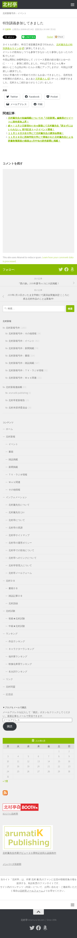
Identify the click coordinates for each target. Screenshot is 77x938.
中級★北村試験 (17, 626)
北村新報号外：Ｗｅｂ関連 (23, 377)
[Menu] (72, 4)
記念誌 (9, 694)
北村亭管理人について (20, 565)
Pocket (50, 36)
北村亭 (8, 29)
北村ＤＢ (10, 580)
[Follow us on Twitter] (61, 269)
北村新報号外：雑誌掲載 (21, 363)
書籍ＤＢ (13, 588)
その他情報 (14, 489)
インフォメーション (16, 497)
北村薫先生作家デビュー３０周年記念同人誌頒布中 (29, 853)
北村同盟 (10, 686)
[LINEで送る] (28, 36)
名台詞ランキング (18, 671)
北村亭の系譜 (16, 527)
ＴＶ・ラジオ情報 (18, 474)
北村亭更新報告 (17, 400)
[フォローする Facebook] (66, 269)
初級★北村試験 (17, 618)
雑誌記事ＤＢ (16, 595)
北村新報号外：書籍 (19, 355)
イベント (13, 444)
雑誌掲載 (13, 459)
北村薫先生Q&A (17, 512)
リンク (9, 679)
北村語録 (13, 603)
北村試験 (10, 610)
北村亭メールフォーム (20, 573)
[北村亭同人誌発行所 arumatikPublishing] (28, 849)
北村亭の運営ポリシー (20, 542)
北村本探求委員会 (18, 407)
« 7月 (5, 781)
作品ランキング (17, 641)
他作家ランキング (18, 656)
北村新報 (10, 436)
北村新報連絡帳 (14, 387)
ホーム (9, 429)
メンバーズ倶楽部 (12, 864)
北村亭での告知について (21, 550)
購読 (9, 726)
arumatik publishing (18, 392)
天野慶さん (41, 78)
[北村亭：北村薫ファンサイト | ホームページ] (12, 4)
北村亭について (17, 520)
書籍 (11, 451)
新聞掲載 (13, 467)
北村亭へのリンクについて (23, 557)
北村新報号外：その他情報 (23, 333)
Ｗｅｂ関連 (14, 482)
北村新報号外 (13, 327)
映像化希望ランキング (20, 664)
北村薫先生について (19, 504)
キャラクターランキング (21, 648)
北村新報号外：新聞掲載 (21, 348)
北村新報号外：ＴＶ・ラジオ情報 (26, 370)
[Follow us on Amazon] (72, 269)
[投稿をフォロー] (5, 794)
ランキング (12, 633)
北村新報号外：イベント (14, 13)
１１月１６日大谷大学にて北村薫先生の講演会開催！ (36, 133)
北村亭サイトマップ (19, 535)
